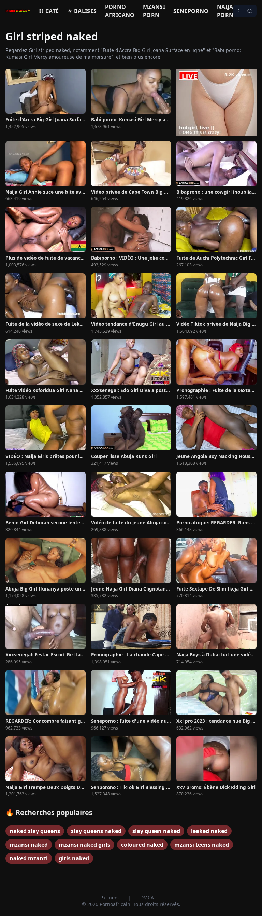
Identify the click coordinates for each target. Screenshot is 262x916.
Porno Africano (120, 11)
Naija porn (225, 11)
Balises (85, 11)
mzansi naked (29, 844)
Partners (110, 897)
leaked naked (209, 831)
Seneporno (191, 11)
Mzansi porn (154, 11)
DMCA (147, 897)
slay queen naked (156, 831)
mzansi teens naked (201, 844)
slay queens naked (96, 831)
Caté (52, 11)
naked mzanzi (29, 858)
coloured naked (142, 844)
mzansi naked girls (84, 844)
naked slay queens (35, 831)
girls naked (74, 858)
